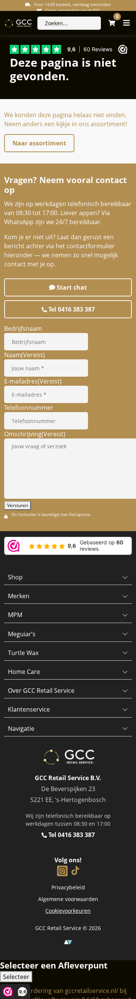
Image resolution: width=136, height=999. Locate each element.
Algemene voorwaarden (68, 899)
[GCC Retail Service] (18, 23)
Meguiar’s (22, 634)
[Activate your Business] (68, 941)
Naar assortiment (39, 143)
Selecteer (16, 977)
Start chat (71, 287)
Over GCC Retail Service (41, 690)
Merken (18, 596)
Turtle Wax (23, 653)
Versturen (17, 505)
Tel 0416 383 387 (71, 309)
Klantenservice (29, 709)
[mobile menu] (126, 23)
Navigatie (21, 728)
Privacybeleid (68, 887)
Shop (15, 577)
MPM (15, 615)
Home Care (24, 672)
